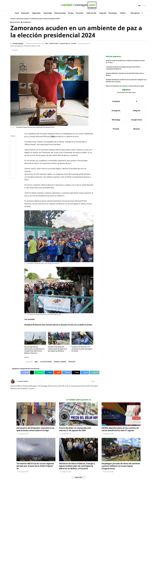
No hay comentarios (84, 43)
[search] (136, 5)
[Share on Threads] (44, 50)
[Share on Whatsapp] (29, 50)
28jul (46, 43)
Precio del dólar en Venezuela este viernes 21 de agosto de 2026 (75, 429)
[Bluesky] (29, 6)
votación (73, 43)
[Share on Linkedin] (33, 50)
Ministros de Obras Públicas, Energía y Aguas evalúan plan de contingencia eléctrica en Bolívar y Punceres (77, 466)
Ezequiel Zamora (65, 43)
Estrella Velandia (18, 43)
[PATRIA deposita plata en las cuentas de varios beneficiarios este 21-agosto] (121, 414)
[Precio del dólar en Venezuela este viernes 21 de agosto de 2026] (78, 414)
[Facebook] (12, 6)
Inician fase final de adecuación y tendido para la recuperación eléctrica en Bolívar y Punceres (34, 350)
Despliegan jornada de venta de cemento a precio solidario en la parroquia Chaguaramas (121, 466)
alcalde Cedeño (54, 43)
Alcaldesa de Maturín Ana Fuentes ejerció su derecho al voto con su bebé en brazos (58, 324)
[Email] (13, 175)
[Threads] (27, 6)
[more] (142, 13)
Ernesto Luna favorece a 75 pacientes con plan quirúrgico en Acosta (82, 349)
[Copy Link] (48, 50)
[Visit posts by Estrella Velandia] (12, 381)
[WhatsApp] (24, 6)
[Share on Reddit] (36, 50)
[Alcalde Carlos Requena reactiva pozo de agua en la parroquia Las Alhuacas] (59, 338)
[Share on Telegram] (40, 50)
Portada (12, 18)
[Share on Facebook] (21, 50)
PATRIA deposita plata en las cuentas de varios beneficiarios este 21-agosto (120, 429)
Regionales (27, 22)
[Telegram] (22, 6)
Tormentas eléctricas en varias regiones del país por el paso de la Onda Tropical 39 (35, 466)
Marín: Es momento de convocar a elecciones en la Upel (125, 86)
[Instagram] (19, 6)
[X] (14, 6)
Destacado (16, 22)
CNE (52, 136)
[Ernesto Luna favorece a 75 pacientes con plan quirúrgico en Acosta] (82, 338)
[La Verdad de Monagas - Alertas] (78, 5)
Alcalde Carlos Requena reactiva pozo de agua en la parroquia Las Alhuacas (57, 349)
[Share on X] (25, 50)
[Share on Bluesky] (13, 170)
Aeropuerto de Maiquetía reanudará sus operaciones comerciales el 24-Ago (35, 429)
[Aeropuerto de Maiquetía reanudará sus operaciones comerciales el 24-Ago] (35, 414)
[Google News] (17, 6)
